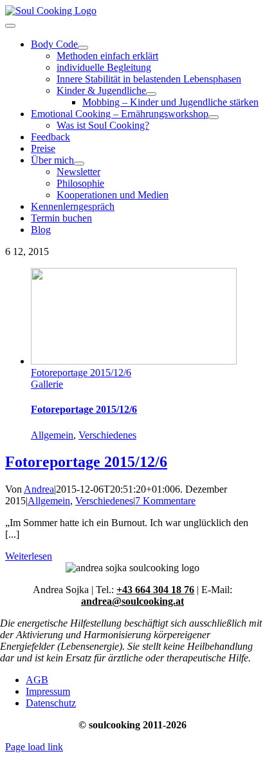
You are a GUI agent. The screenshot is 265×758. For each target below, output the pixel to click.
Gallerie (47, 384)
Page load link (34, 746)
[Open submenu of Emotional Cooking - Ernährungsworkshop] (213, 117)
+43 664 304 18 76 (155, 589)
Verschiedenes (107, 435)
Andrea (39, 489)
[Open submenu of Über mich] (79, 164)
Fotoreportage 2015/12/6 (81, 372)
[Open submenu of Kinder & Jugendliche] (151, 94)
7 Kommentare (165, 500)
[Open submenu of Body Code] (83, 48)
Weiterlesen (28, 556)
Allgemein (52, 435)
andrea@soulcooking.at (132, 601)
